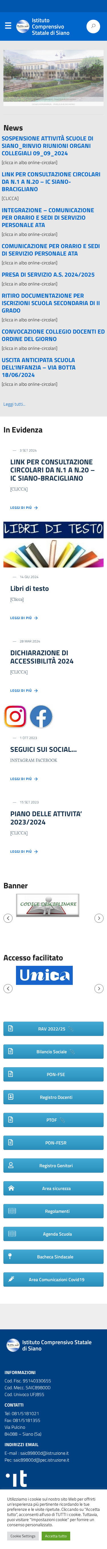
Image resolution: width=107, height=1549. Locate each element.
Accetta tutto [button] (56, 1536)
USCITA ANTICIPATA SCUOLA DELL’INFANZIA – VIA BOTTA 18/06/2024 (39, 367)
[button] (8, 918)
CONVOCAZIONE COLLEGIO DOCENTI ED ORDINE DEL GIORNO (53, 335)
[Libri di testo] (53, 544)
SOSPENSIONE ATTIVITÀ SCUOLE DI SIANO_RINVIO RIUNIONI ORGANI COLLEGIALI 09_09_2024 (47, 146)
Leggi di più (22, 507)
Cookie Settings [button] (23, 1536)
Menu (8, 27)
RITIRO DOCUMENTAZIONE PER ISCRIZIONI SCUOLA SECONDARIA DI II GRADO (51, 303)
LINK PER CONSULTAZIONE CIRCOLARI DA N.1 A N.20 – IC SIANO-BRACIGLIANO (51, 181)
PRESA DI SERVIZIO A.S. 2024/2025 (48, 274)
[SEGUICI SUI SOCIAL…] (28, 716)
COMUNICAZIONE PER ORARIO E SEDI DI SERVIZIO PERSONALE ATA (51, 249)
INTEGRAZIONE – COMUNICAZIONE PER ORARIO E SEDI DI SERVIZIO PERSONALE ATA (48, 217)
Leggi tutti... (14, 404)
